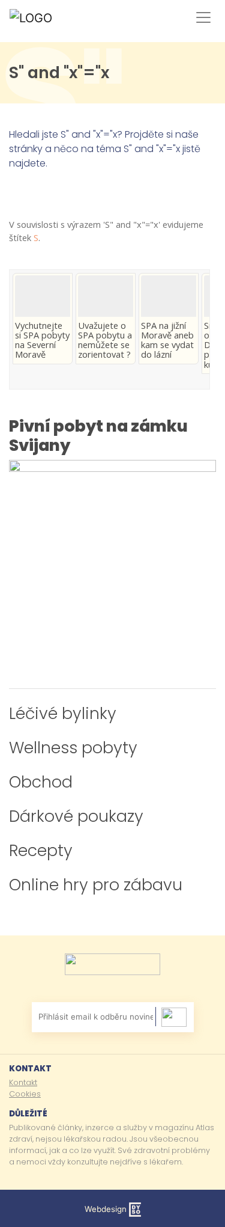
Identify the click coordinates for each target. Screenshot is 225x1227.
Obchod (41, 782)
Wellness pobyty (73, 747)
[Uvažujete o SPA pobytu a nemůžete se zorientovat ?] (105, 296)
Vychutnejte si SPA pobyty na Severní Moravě (42, 340)
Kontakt (23, 1082)
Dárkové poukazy (76, 816)
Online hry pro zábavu (95, 885)
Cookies (25, 1094)
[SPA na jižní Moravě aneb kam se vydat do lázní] (168, 296)
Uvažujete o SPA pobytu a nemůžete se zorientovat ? (105, 340)
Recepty (41, 850)
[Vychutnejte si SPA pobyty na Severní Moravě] (42, 296)
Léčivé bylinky (62, 713)
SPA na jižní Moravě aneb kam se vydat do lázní (167, 340)
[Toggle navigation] (201, 17)
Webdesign (107, 1209)
